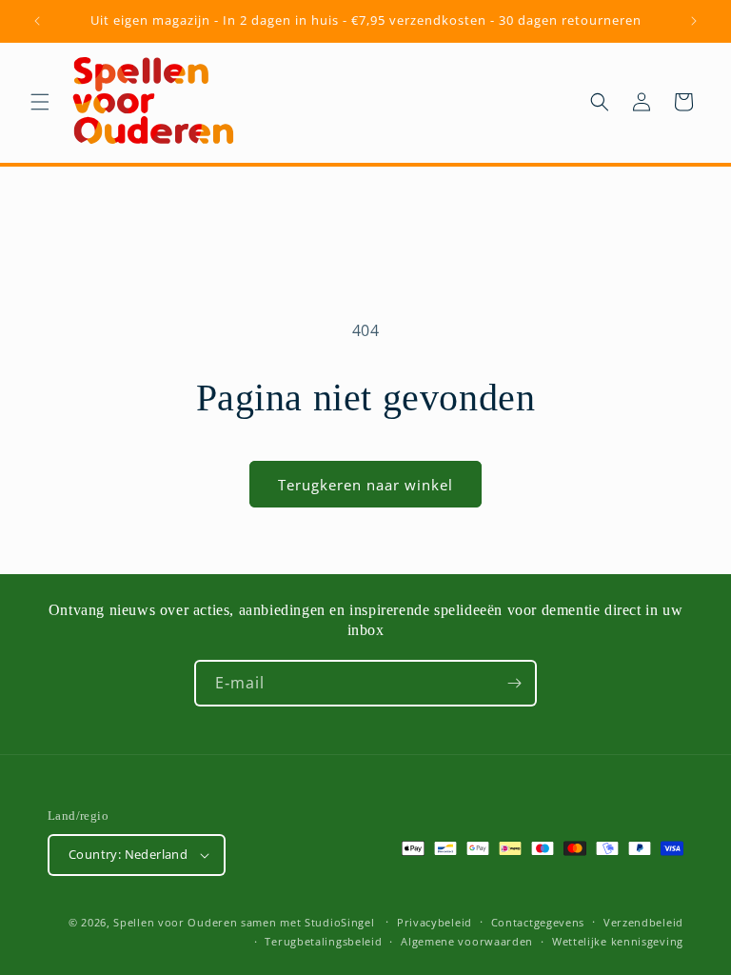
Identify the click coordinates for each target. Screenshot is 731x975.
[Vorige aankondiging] (37, 21)
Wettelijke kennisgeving (617, 941)
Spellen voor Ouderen (175, 922)
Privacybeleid (434, 922)
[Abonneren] (514, 683)
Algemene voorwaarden (467, 941)
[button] (40, 102)
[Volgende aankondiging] (694, 21)
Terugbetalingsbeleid (323, 941)
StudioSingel (339, 922)
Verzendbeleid (643, 922)
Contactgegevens (538, 922)
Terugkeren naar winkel (365, 484)
